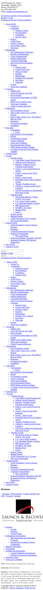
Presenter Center (12, 557)
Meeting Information (13, 547)
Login (10, 18)
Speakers (14, 531)
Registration (10, 549)
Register (4, 18)
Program (9, 527)
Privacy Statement (16, 588)
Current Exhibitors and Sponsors (23, 553)
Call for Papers (16, 534)
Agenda (13, 529)
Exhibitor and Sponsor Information (24, 555)
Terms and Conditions (14, 560)
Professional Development (16, 536)
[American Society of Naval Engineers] (16, 16)
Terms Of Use (30, 588)
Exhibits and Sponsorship (15, 551)
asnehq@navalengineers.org (17, 12)
